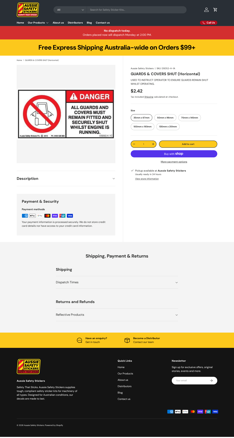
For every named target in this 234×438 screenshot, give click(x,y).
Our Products (36, 22)
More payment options (174, 161)
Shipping (148, 96)
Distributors (75, 22)
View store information (147, 178)
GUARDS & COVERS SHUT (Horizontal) (42, 60)
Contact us (103, 22)
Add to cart (188, 144)
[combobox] (120, 9)
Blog (89, 22)
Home (20, 22)
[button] (215, 9)
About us (58, 22)
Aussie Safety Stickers (142, 68)
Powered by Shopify (54, 425)
